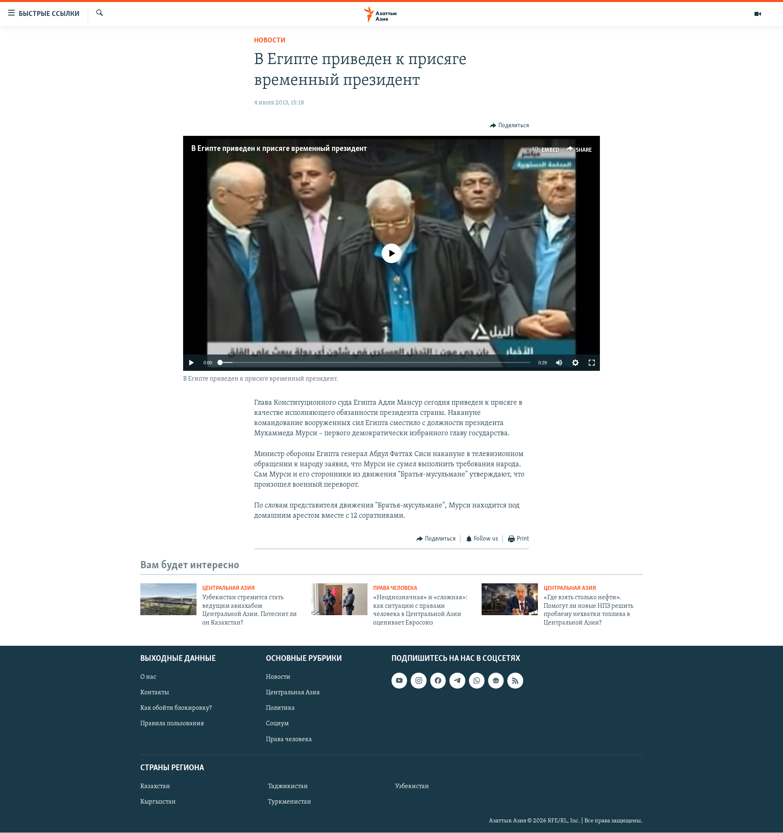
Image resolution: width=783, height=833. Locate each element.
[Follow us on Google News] (496, 680)
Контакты (154, 692)
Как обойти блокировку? (176, 708)
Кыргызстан (158, 802)
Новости (269, 40)
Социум (277, 724)
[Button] (509, 125)
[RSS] (515, 680)
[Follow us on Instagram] (418, 680)
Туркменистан (289, 802)
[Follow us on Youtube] (399, 680)
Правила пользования (172, 724)
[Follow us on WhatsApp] (476, 680)
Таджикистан (288, 786)
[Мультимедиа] (757, 14)
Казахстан (155, 786)
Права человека (395, 588)
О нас (148, 677)
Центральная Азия (228, 588)
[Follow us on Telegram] (457, 680)
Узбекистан (412, 786)
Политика (280, 708)
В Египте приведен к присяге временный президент (279, 149)
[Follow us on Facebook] (438, 680)
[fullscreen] (592, 362)
